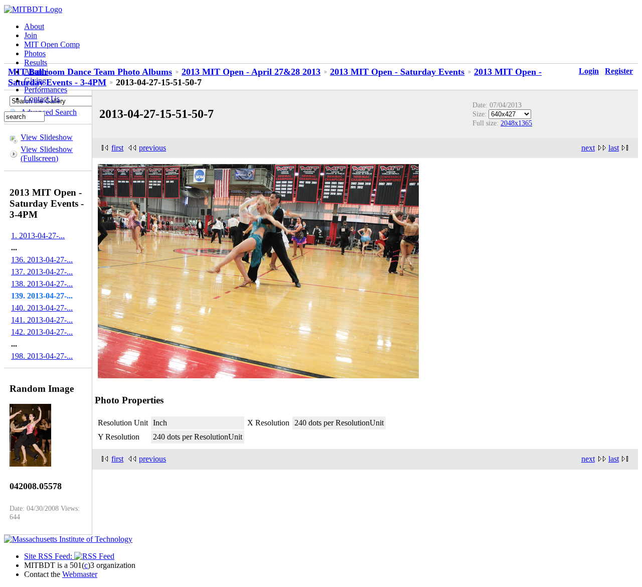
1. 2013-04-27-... (38, 235)
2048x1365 (516, 123)
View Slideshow (47, 137)
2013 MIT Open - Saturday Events (397, 72)
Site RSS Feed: (49, 556)
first (117, 147)
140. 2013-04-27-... (42, 308)
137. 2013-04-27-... (42, 271)
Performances (45, 89)
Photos (35, 53)
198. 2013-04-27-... (42, 356)
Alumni (36, 71)
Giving (35, 80)
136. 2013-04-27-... (42, 259)
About (34, 26)
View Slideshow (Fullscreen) (47, 154)
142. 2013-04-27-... (42, 332)
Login (589, 71)
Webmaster (79, 574)
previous (152, 147)
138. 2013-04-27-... (42, 283)
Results (35, 62)
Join (30, 35)
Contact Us (42, 98)
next (588, 147)
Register (619, 71)
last (613, 147)
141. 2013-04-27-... (42, 320)
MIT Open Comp (52, 44)
